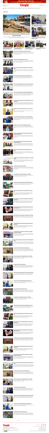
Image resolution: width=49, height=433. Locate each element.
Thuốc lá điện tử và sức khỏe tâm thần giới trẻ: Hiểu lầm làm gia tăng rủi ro (23, 199)
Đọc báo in (5, 6)
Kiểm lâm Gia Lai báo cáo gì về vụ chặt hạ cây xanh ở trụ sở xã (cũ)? (16, 34)
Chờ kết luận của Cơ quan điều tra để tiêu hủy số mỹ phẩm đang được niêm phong (23, 232)
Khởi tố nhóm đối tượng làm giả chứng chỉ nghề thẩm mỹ (23, 75)
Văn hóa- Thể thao (20, 8)
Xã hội (16, 8)
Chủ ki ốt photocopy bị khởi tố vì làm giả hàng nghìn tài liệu (23, 92)
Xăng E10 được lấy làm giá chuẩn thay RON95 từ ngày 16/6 (23, 182)
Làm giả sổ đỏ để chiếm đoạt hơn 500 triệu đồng (21, 247)
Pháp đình (11, 8)
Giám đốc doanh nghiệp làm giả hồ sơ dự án (21, 59)
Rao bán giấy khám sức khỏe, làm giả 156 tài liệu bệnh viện (30, 48)
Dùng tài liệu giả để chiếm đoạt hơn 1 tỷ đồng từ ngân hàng (23, 116)
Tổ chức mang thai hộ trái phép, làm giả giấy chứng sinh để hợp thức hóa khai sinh (23, 134)
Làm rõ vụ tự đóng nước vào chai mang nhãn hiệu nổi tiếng (18, 48)
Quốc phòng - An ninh (30, 8)
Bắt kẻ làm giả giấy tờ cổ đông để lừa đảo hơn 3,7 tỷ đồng (23, 256)
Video (39, 8)
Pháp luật (14, 8)
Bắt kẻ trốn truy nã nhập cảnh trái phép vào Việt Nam (22, 51)
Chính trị (5, 8)
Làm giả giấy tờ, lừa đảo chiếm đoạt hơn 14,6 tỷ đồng (22, 174)
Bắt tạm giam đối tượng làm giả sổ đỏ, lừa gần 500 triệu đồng (23, 272)
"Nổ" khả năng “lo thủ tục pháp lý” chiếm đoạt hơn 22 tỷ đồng (23, 215)
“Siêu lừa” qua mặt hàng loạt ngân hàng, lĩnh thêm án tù (22, 280)
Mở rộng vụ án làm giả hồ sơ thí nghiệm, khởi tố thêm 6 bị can (7, 48)
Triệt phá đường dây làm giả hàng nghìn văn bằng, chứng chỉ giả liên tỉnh (23, 224)
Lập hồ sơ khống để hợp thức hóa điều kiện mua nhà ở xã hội (38, 38)
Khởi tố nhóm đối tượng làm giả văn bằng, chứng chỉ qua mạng (23, 150)
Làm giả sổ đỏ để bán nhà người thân (20, 264)
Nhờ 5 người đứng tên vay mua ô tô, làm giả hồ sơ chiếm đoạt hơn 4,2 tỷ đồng (38, 25)
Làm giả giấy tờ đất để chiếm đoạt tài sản (20, 288)
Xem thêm (18, 420)
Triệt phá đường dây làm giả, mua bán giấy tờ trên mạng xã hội (23, 191)
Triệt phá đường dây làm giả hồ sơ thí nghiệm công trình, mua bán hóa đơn (23, 101)
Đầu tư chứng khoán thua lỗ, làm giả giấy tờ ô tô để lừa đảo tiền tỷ (23, 68)
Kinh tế (24, 8)
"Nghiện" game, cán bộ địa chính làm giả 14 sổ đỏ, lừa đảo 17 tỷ (23, 109)
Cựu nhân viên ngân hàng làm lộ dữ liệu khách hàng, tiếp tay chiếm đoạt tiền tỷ (23, 207)
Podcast (35, 8)
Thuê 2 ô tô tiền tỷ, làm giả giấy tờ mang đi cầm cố (41, 48)
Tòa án (8, 8)
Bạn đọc (37, 8)
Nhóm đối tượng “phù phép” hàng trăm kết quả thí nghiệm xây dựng (23, 240)
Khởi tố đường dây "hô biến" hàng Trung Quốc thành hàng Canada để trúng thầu (23, 142)
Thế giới (26, 8)
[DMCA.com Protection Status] (13, 431)
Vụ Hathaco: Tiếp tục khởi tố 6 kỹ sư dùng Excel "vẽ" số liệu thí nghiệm (24, 158)
